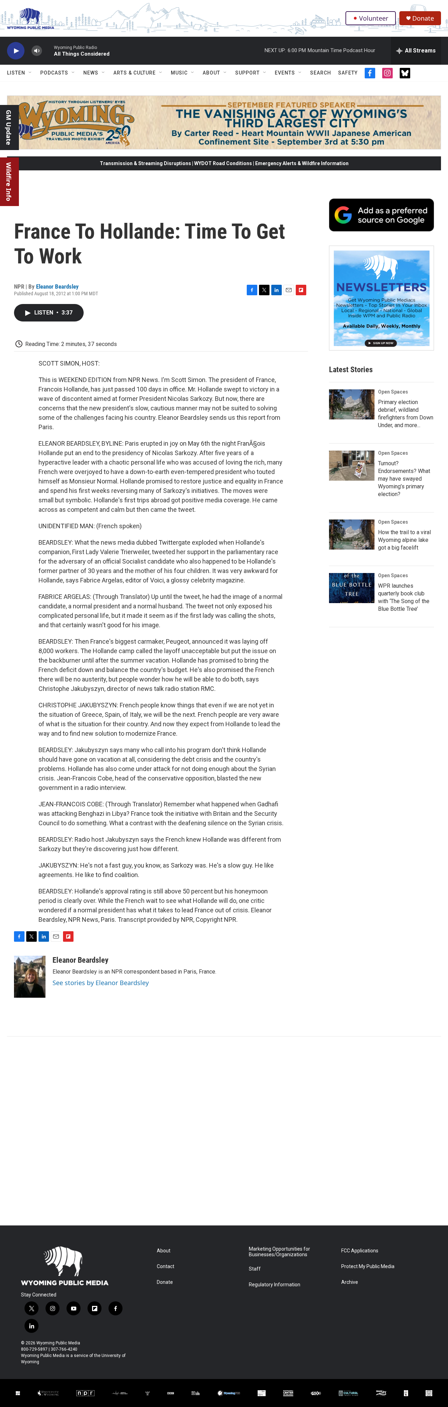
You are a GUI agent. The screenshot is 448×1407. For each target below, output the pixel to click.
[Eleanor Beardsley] (30, 977)
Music (179, 73)
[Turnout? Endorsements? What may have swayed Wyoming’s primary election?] (351, 466)
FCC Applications (359, 1250)
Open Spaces (393, 392)
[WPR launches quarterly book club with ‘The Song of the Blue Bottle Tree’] (351, 588)
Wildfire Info (9, 181)
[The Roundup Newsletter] (381, 298)
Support (247, 73)
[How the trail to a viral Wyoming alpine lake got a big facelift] (351, 534)
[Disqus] (224, 1131)
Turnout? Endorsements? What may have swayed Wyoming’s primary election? (404, 478)
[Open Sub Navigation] (30, 73)
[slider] (48, 50)
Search (320, 73)
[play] (15, 51)
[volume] (37, 51)
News (90, 73)
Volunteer (373, 18)
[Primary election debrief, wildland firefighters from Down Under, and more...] (351, 404)
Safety (348, 73)
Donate (423, 18)
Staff (255, 1269)
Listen (16, 73)
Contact (165, 1266)
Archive (349, 1282)
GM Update (9, 127)
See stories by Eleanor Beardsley (100, 982)
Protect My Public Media (367, 1266)
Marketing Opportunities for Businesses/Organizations (279, 1251)
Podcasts (54, 73)
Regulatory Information (274, 1284)
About (211, 73)
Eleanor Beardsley (57, 286)
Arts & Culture (134, 73)
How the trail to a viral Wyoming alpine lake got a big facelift (404, 540)
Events (285, 73)
